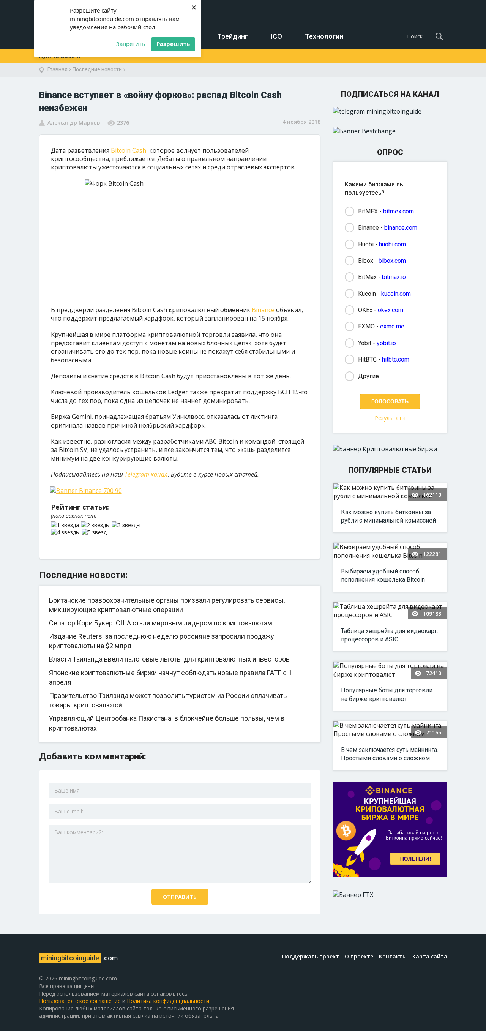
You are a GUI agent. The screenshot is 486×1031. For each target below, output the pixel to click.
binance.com (400, 227)
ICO (276, 36)
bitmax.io (394, 277)
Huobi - (382, 244)
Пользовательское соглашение (80, 1000)
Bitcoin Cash (128, 150)
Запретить (130, 43)
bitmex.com (398, 211)
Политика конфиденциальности (168, 1000)
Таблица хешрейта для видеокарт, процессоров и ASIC (389, 635)
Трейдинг (232, 36)
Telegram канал (146, 474)
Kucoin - (384, 293)
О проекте (359, 956)
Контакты (393, 956)
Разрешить (173, 43)
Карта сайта (429, 956)
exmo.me (392, 326)
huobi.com (392, 244)
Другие (368, 376)
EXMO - (381, 326)
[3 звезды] (127, 525)
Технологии (324, 36)
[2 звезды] (96, 525)
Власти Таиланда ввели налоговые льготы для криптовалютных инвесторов (169, 659)
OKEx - (380, 310)
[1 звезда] (66, 525)
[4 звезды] (66, 532)
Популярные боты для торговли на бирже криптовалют (386, 694)
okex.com (390, 310)
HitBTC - (383, 359)
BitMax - (382, 277)
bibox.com (392, 260)
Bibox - (382, 260)
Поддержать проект (310, 956)
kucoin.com (396, 293)
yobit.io (386, 343)
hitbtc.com (395, 359)
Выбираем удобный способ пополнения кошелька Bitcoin (383, 575)
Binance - (387, 227)
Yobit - (377, 343)
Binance (263, 310)
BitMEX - (386, 211)
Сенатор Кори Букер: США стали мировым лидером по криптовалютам (160, 623)
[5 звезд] (95, 532)
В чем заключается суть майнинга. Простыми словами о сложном (389, 754)
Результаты (390, 418)
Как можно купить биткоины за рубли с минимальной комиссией (388, 516)
